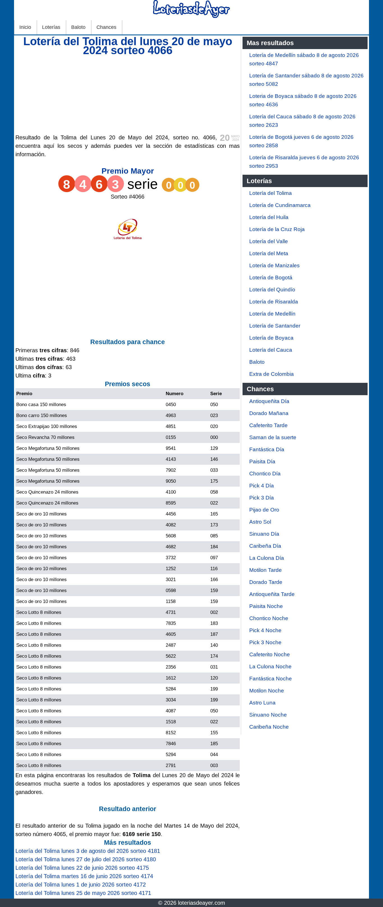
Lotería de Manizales (274, 265)
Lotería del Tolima (270, 193)
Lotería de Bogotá (270, 277)
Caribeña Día (265, 546)
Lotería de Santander (274, 326)
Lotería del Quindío (272, 290)
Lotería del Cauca (270, 350)
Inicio (25, 27)
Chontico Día (265, 473)
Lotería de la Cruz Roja (277, 229)
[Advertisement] (127, 94)
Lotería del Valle (268, 241)
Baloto (78, 27)
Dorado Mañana (269, 413)
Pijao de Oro (264, 510)
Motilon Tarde (265, 570)
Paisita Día (262, 461)
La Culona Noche (270, 666)
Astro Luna (262, 703)
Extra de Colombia (271, 374)
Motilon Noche (266, 691)
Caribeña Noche (269, 727)
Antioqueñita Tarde (272, 594)
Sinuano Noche (268, 715)
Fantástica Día (266, 449)
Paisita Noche (266, 606)
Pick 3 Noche (265, 642)
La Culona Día (266, 558)
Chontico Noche (268, 618)
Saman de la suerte (272, 437)
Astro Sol (260, 522)
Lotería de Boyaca (271, 338)
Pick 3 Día (261, 498)
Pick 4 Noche (265, 630)
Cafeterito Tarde (268, 425)
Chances (106, 27)
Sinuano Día (264, 534)
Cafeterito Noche (269, 654)
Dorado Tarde (265, 582)
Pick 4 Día (261, 486)
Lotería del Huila (269, 217)
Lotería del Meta (268, 253)
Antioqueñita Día (269, 401)
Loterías (51, 27)
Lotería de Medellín (272, 314)
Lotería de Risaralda (273, 302)
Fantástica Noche (270, 679)
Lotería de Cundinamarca (280, 205)
